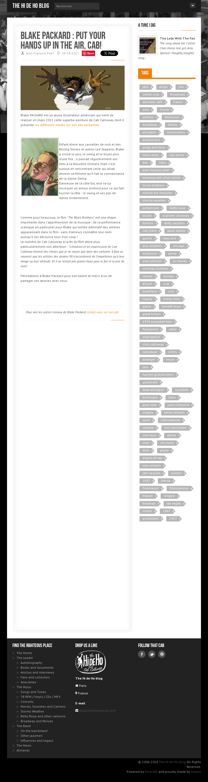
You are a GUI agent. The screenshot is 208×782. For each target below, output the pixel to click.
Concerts (27, 701)
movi (172, 397)
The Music (24, 687)
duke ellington (153, 390)
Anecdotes (28, 682)
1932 (146, 481)
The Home (24, 653)
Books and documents (37, 667)
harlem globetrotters (158, 374)
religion (169, 496)
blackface (149, 291)
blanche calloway (175, 215)
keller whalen (174, 412)
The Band (24, 726)
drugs (163, 87)
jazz (145, 87)
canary (147, 276)
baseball (149, 503)
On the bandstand (34, 731)
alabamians (151, 140)
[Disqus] (73, 400)
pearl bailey (176, 231)
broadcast (177, 94)
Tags (145, 73)
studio (147, 215)
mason (147, 496)
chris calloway (153, 344)
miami (147, 511)
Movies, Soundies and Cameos (43, 706)
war (145, 162)
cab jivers (149, 231)
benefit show (171, 306)
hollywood (150, 329)
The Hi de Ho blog (30, 6)
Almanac (23, 750)
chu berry (167, 443)
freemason (150, 488)
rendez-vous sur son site (103, 312)
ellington (149, 132)
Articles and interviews (37, 672)
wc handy (180, 261)
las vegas (174, 503)
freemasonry (179, 488)
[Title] (147, 45)
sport (146, 420)
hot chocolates (175, 427)
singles (147, 412)
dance (171, 435)
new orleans (151, 465)
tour (145, 367)
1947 (166, 511)
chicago (178, 246)
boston (176, 473)
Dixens (196, 772)
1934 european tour (157, 321)
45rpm (147, 284)
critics (172, 352)
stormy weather (154, 200)
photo (164, 450)
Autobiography (31, 663)
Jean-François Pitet (40, 53)
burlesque (150, 397)
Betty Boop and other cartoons (43, 716)
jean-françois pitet (156, 170)
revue (170, 359)
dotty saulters (174, 223)
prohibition (150, 518)
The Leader (25, 658)
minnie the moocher (157, 193)
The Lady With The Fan (177, 38)
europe (168, 276)
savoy (172, 253)
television (172, 117)
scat (166, 284)
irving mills (171, 299)
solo (145, 109)
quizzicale (150, 382)
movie (164, 109)
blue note (149, 405)
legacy (147, 299)
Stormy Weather (32, 711)
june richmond (178, 405)
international (170, 420)
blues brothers (153, 185)
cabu (162, 162)
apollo (147, 238)
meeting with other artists (161, 178)
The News (24, 745)
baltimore (149, 253)
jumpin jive (150, 208)
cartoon (148, 117)
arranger (148, 359)
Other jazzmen (32, 736)
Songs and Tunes (33, 692)
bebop (165, 481)
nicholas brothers (155, 268)
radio (173, 329)
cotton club (150, 94)
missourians (176, 132)
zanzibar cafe (152, 102)
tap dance (177, 155)
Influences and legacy (37, 740)
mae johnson (152, 261)
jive (181, 87)
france (178, 102)
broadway (149, 125)
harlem (147, 223)
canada (148, 427)
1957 (173, 518)
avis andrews (152, 246)
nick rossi (149, 435)
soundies (181, 390)
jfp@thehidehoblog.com (97, 710)
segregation (151, 337)
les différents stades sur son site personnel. (67, 125)
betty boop (178, 208)
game (146, 306)
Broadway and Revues (37, 721)
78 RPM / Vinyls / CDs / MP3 (40, 697)
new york (169, 238)
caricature (149, 352)
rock (171, 291)
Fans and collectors (35, 677)
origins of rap (152, 458)
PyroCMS (151, 772)
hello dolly (150, 155)
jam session (151, 473)
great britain (151, 314)
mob (145, 450)
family (172, 125)
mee (145, 443)
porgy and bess (153, 147)
